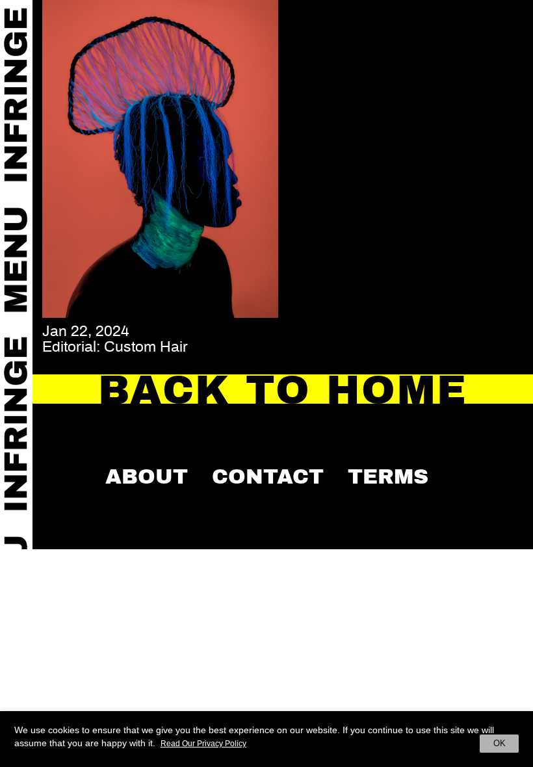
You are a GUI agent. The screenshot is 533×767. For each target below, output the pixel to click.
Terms (388, 476)
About (146, 476)
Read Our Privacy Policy (203, 743)
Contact (268, 476)
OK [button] (499, 743)
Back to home (283, 390)
